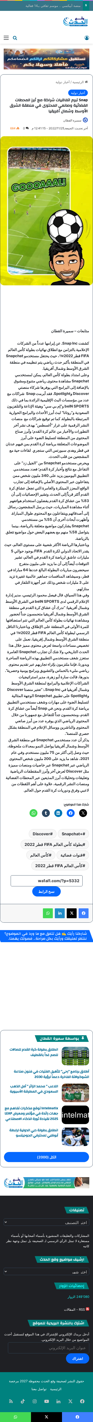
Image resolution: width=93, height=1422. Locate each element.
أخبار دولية (63, 82)
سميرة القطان (72, 120)
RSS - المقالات (75, 1309)
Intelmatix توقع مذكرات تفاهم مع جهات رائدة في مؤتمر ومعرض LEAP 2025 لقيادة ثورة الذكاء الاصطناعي (31, 1113)
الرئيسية (78, 82)
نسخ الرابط (46, 891)
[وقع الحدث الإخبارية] (75, 21)
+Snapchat (72, 833)
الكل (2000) (46, 1157)
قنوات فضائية (72, 855)
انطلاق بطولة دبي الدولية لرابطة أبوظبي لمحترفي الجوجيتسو (33, 1133)
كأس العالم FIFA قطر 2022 (59, 865)
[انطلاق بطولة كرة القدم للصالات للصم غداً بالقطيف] (75, 1056)
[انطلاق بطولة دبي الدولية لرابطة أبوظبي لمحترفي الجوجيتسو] (75, 1137)
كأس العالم (39, 855)
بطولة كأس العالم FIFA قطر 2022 (54, 844)
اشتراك (77, 1358)
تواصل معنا (39, 1389)
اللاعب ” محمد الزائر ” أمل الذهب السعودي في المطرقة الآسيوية (34, 1089)
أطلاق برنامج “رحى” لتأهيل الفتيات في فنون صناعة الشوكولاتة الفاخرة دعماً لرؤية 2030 (51, 1074)
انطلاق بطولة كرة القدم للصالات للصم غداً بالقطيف (34, 1052)
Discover (41, 833)
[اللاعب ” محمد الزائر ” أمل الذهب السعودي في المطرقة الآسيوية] (75, 1093)
